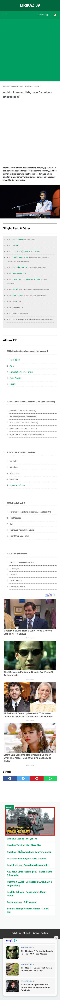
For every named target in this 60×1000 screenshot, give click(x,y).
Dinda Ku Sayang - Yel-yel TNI (22, 838)
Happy (12, 384)
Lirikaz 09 (30, 5)
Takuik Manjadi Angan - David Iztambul (26, 858)
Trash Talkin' (15, 360)
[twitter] (23, 778)
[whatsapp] (50, 778)
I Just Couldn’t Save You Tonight (27, 279)
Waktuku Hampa (20, 267)
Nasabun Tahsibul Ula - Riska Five (24, 845)
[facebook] (10, 778)
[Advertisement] (30, 51)
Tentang (44, 933)
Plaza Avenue (15, 378)
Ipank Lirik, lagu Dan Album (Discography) (28, 865)
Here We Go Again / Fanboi (21, 372)
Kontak (36, 933)
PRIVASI (26, 933)
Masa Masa (18, 239)
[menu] (4, 15)
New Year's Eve (19, 273)
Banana (16, 245)
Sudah (16, 289)
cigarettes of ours (17, 485)
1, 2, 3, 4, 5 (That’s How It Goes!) (26, 251)
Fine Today (17, 295)
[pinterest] (37, 778)
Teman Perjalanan (20, 257)
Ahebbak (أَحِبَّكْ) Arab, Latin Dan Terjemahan (29, 852)
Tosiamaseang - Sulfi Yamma (22, 902)
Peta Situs (16, 933)
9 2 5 (12, 366)
